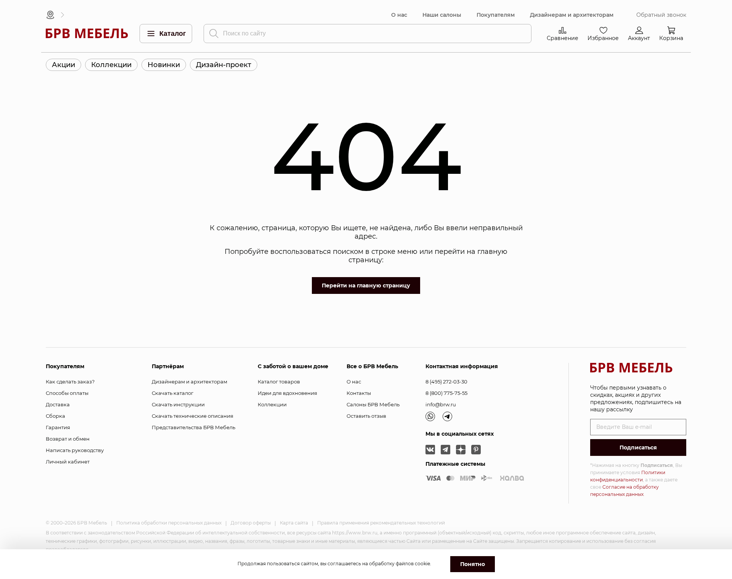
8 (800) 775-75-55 (446, 393)
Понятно (472, 564)
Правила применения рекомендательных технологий (381, 523)
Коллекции (111, 65)
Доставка (58, 404)
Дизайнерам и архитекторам (571, 15)
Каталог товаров (279, 382)
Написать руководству (75, 450)
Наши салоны (441, 15)
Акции (63, 65)
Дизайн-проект (223, 65)
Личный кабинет (68, 462)
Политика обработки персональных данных (169, 523)
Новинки (164, 65)
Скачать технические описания (192, 416)
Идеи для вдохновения (287, 393)
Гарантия (58, 427)
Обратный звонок (661, 15)
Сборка (55, 416)
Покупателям (496, 15)
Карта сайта (294, 523)
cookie (422, 563)
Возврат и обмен (68, 439)
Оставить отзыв (366, 416)
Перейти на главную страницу (366, 285)
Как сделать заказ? (70, 382)
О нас (399, 15)
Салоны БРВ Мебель (373, 404)
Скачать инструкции (178, 404)
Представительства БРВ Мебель (193, 427)
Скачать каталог (172, 393)
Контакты (359, 393)
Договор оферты (251, 523)
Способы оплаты (67, 393)
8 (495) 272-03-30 (446, 382)
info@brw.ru (440, 404)
